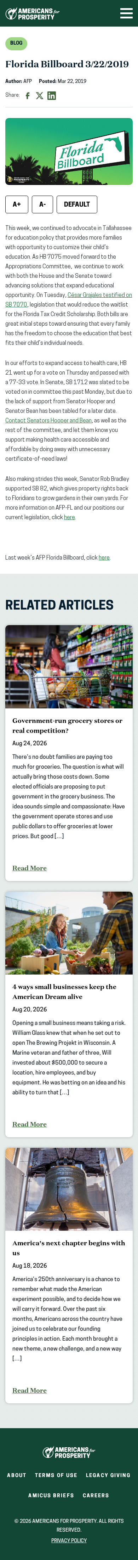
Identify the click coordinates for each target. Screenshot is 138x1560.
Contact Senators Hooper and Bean (48, 421)
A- (42, 205)
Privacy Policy (69, 1541)
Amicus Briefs (51, 1498)
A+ (17, 205)
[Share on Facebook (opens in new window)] (27, 95)
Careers (96, 1498)
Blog (16, 43)
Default (77, 205)
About (17, 1475)
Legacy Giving (108, 1475)
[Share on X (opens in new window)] (39, 95)
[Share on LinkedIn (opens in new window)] (51, 95)
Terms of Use (56, 1475)
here (69, 518)
